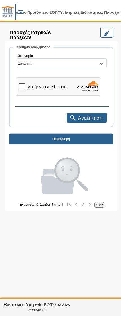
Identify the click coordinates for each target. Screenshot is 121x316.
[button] (20, 13)
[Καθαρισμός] (106, 33)
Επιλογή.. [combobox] (25, 63)
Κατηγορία (25, 56)
